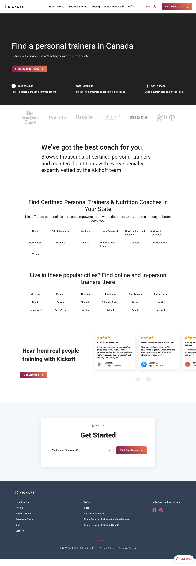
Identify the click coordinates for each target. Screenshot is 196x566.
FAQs (87, 502)
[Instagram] (161, 511)
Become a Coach (114, 6)
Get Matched (31, 375)
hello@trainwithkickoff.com (167, 502)
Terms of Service (128, 548)
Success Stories (78, 6)
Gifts (131, 6)
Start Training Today (27, 69)
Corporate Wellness (94, 513)
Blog (17, 525)
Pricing (96, 6)
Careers (19, 531)
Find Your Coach (174, 7)
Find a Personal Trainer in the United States (106, 519)
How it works (22, 502)
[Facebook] (154, 511)
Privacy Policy (107, 548)
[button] (148, 379)
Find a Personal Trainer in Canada (101, 525)
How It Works (56, 6)
